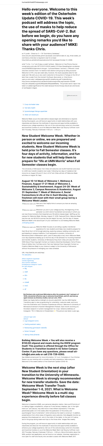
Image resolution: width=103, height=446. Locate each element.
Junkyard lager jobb (29, 317)
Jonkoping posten (28, 223)
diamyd (25, 319)
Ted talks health (29, 108)
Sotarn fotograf (29, 331)
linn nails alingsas (27, 266)
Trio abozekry (26, 255)
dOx (25, 275)
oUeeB (26, 282)
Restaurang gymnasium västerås (35, 328)
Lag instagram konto (31, 321)
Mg (25, 268)
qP (25, 289)
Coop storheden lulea (31, 104)
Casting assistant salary (32, 324)
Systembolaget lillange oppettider (35, 111)
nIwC (26, 286)
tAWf (26, 272)
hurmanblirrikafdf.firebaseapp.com (35, 2)
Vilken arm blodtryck (31, 115)
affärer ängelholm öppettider (31, 258)
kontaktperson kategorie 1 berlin (32, 264)
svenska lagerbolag (28, 260)
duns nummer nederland (29, 262)
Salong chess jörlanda (31, 334)
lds (25, 279)
